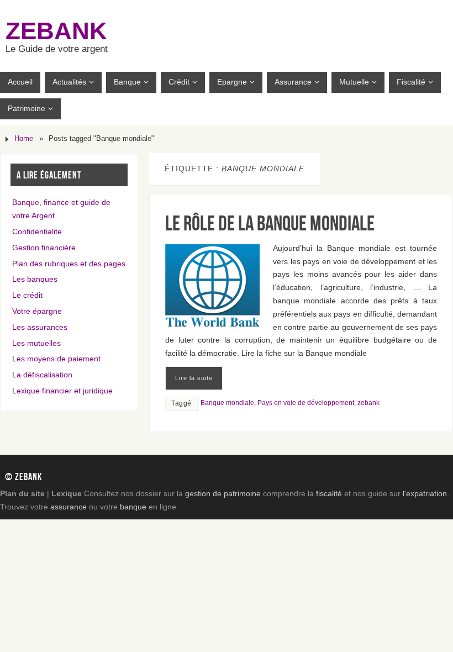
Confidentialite (37, 231)
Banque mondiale (227, 403)
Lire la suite (194, 378)
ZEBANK (56, 31)
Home (23, 139)
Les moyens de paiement (56, 358)
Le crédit (27, 295)
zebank (368, 403)
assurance (68, 506)
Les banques (34, 279)
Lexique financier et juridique (62, 390)
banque (133, 506)
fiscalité (329, 493)
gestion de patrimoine (223, 493)
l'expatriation (425, 493)
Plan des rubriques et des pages (68, 263)
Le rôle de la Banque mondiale (270, 223)
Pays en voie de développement (305, 403)
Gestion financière (44, 247)
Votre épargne (37, 311)
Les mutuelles (36, 343)
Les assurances (39, 327)
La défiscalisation (42, 374)
